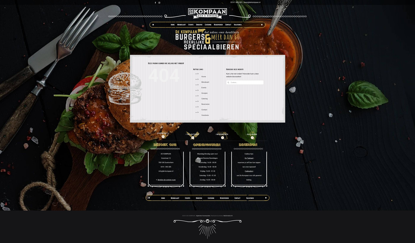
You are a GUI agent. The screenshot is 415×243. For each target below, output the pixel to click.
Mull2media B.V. (228, 215)
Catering (204, 99)
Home (203, 77)
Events (203, 88)
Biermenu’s (163, 133)
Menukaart (205, 82)
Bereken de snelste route (167, 180)
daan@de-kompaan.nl (252, 2)
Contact (204, 110)
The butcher (193, 134)
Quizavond (252, 134)
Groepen (204, 93)
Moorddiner (222, 134)
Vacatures (205, 115)
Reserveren (205, 104)
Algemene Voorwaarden (203, 215)
